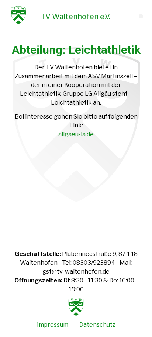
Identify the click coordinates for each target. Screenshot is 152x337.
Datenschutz (97, 324)
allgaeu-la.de (76, 134)
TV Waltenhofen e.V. (75, 16)
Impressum (52, 324)
